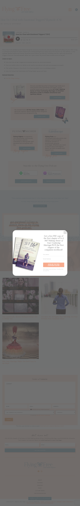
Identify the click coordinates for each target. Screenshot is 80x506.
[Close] (65, 232)
